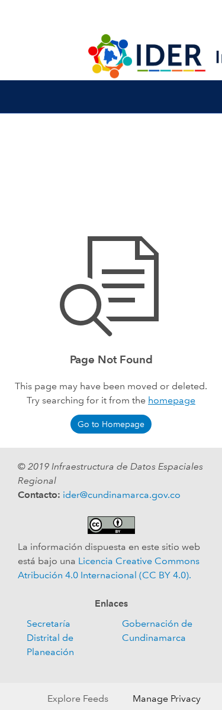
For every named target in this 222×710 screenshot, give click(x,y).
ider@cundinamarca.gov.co (122, 494)
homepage (171, 400)
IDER (111, 16)
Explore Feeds (77, 698)
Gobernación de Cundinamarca (157, 630)
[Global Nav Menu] (16, 16)
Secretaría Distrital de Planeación (50, 637)
